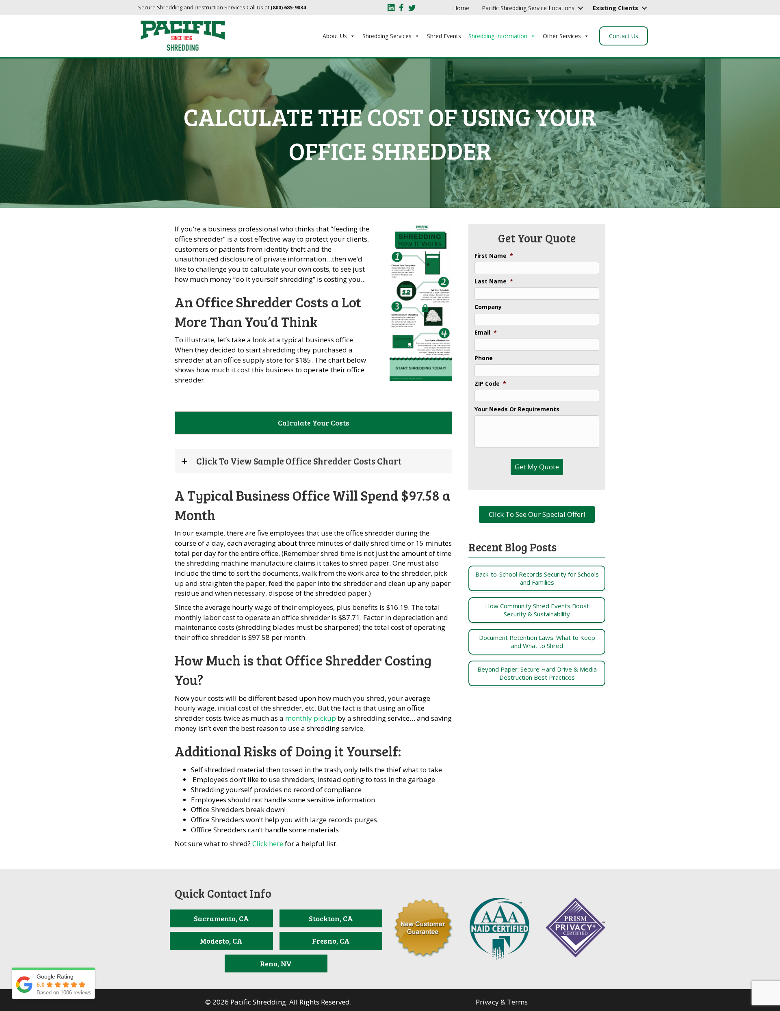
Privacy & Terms (502, 1002)
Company (488, 307)
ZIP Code (490, 384)
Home (461, 8)
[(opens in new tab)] (499, 928)
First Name (493, 256)
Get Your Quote (537, 238)
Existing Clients (615, 8)
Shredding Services (387, 36)
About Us (335, 36)
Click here (267, 843)
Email (485, 332)
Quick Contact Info (223, 893)
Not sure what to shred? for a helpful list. (256, 843)
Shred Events (444, 36)
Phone (483, 358)
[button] (580, 8)
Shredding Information (497, 36)
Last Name (493, 281)
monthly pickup (310, 718)
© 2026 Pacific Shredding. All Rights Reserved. (278, 1002)
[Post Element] (536, 578)
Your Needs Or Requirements (516, 409)
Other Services (562, 36)
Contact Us (623, 36)
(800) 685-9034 (288, 7)
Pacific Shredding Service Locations (528, 8)
